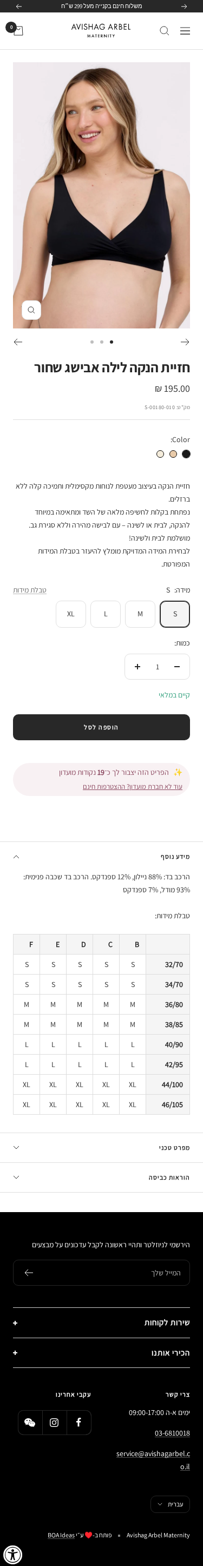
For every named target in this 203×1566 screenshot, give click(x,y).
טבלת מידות (30, 590)
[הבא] (17, 342)
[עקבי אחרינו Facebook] (79, 1422)
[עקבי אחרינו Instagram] (54, 1422)
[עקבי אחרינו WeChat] (30, 1422)
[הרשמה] (28, 1273)
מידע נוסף (175, 856)
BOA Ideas (61, 1535)
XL (71, 613)
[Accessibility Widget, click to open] (13, 1554)
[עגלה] (18, 31)
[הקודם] (185, 342)
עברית (175, 1504)
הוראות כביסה (169, 1177)
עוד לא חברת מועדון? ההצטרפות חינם (132, 786)
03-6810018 (172, 1433)
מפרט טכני (174, 1147)
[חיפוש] (164, 31)
